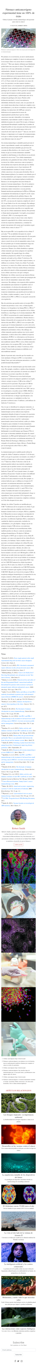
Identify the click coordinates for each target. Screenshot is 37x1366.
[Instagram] (21, 1361)
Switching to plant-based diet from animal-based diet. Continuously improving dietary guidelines (17, 745)
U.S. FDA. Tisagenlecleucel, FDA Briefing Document (19, 798)
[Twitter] (18, 1361)
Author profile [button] (18, 844)
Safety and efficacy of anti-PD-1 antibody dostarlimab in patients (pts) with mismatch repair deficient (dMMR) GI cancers (18, 694)
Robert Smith (22, 25)
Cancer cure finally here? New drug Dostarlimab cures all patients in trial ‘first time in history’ (17, 675)
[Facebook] (15, 1361)
